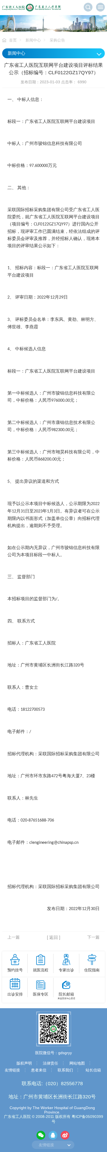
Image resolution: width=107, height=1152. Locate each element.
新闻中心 (33, 40)
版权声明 (24, 1063)
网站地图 (77, 1063)
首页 (13, 40)
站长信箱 (93, 1070)
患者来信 (38, 1070)
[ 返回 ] (53, 937)
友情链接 (12, 1070)
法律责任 (50, 1063)
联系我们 (65, 1070)
